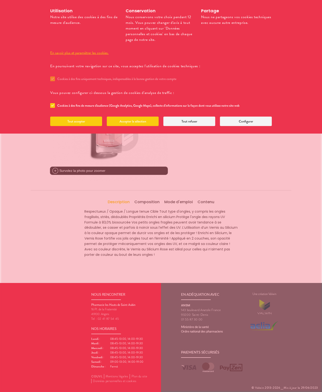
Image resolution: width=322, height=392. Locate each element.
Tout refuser (189, 121)
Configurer (246, 121)
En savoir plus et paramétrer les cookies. (79, 53)
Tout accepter (76, 121)
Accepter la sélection (133, 121)
